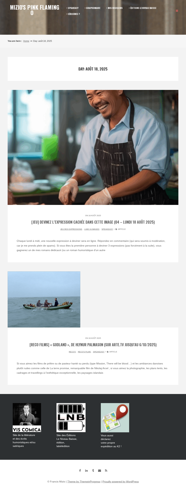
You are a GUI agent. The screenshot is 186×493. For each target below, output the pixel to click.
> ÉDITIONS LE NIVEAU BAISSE (142, 7)
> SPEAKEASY (72, 7)
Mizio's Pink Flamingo (34, 10)
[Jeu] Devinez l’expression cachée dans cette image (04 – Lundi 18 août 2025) (93, 222)
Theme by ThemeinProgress (83, 481)
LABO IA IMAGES (91, 229)
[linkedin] (86, 470)
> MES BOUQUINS (114, 7)
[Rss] (106, 470)
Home (26, 41)
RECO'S (72, 352)
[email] (99, 470)
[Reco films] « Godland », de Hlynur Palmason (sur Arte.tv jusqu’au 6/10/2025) (93, 344)
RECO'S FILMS (84, 352)
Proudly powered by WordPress (120, 481)
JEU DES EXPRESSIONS (71, 229)
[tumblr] (93, 470)
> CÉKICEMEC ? (73, 13)
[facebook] (79, 470)
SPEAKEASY (107, 229)
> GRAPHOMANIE (92, 7)
